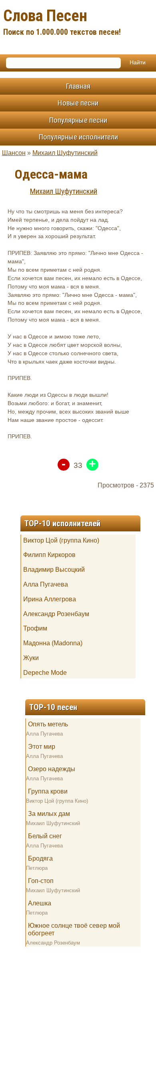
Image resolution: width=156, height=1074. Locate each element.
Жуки (31, 657)
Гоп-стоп (41, 880)
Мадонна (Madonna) (52, 643)
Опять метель (48, 724)
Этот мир (41, 746)
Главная (78, 86)
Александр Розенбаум (56, 614)
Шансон (14, 152)
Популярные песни (78, 120)
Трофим (35, 628)
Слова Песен (62, 21)
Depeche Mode (45, 672)
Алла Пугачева (45, 584)
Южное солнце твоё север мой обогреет (74, 929)
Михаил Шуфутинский (65, 152)
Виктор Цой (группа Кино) (61, 540)
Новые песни (78, 102)
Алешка (39, 903)
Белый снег (45, 836)
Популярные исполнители (78, 136)
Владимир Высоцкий (54, 569)
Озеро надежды (51, 769)
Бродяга (40, 858)
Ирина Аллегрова (49, 599)
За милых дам (49, 813)
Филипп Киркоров (49, 554)
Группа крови (48, 791)
